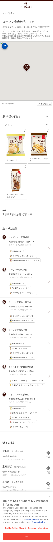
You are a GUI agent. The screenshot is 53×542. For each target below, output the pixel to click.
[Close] (49, 496)
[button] (26, 116)
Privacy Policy (32, 519)
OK (26, 536)
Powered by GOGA (8, 104)
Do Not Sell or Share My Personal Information (26, 528)
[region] (26, 517)
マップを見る (8, 13)
